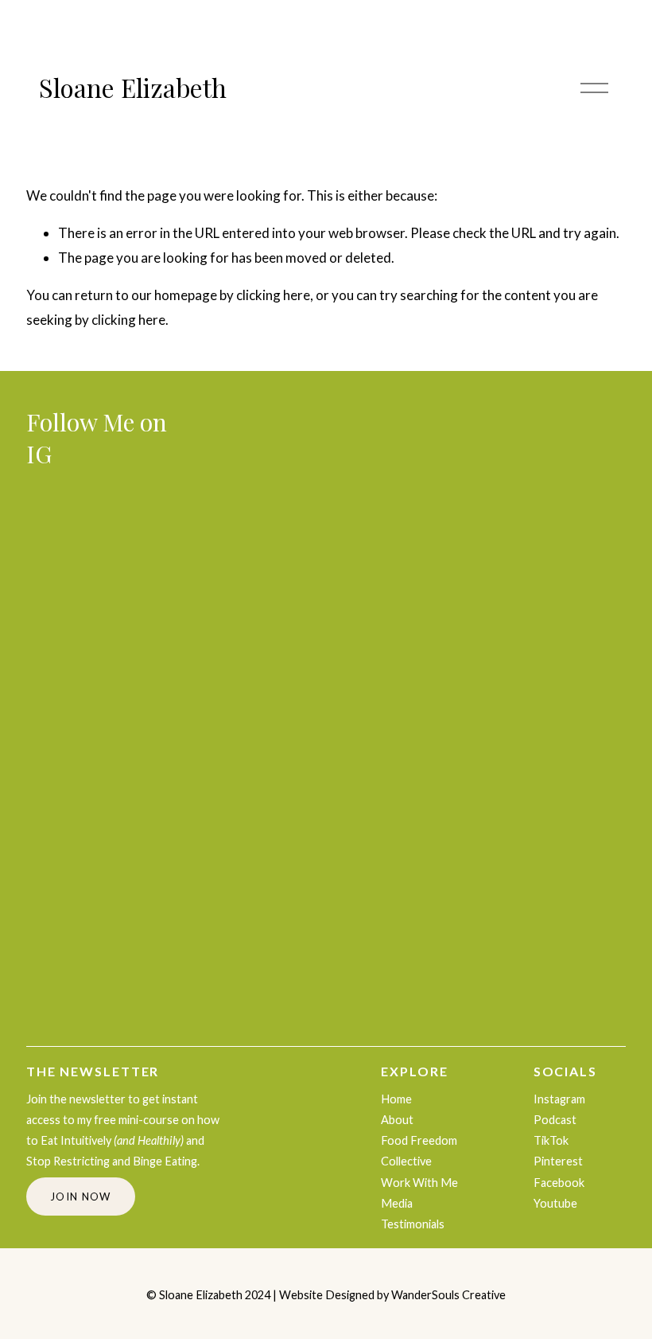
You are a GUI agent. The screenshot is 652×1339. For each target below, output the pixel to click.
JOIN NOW (80, 1196)
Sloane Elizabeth (133, 87)
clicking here (273, 295)
